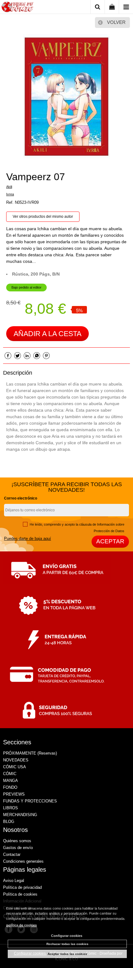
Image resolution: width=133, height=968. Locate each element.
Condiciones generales (23, 861)
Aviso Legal (13, 880)
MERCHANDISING (20, 814)
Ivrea (10, 194)
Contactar (11, 854)
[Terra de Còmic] (17, 8)
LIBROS (10, 808)
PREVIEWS (14, 794)
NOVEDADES (15, 760)
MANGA (10, 780)
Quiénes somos (17, 840)
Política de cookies (20, 894)
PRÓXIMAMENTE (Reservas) (30, 753)
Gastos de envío (18, 847)
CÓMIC (9, 773)
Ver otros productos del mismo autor (43, 216)
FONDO (10, 787)
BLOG (8, 821)
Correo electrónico (20, 498)
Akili (9, 187)
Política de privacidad (22, 887)
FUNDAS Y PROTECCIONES (30, 801)
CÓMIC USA (14, 767)
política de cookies (21, 925)
